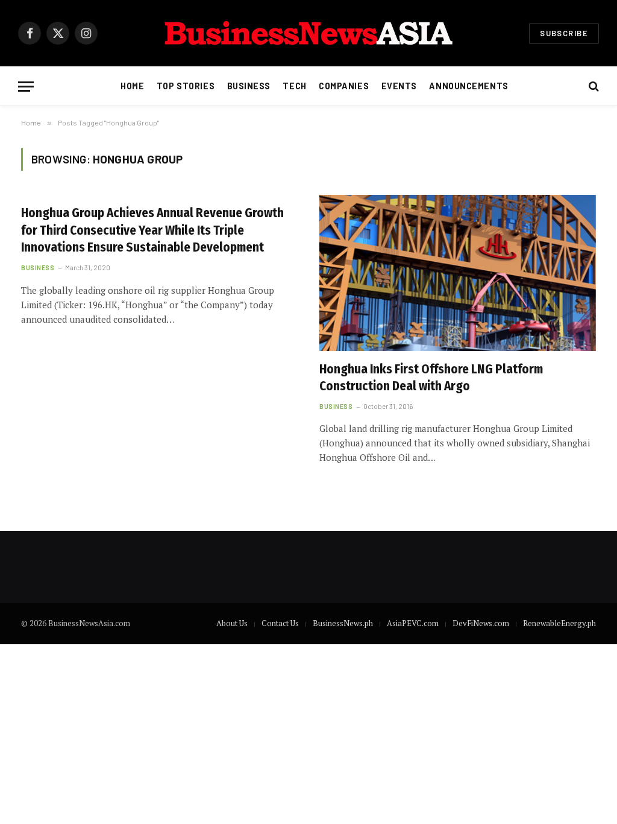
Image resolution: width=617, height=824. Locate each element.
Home (132, 86)
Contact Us (280, 623)
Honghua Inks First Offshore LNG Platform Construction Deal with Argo (431, 378)
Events (399, 86)
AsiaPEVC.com (413, 623)
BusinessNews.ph (343, 623)
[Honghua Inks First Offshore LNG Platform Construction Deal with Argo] (457, 272)
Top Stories (186, 86)
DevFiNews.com (481, 623)
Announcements (468, 86)
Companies (344, 86)
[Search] (592, 86)
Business (249, 86)
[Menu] (26, 86)
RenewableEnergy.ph (559, 623)
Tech (294, 86)
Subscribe (564, 33)
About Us (232, 623)
